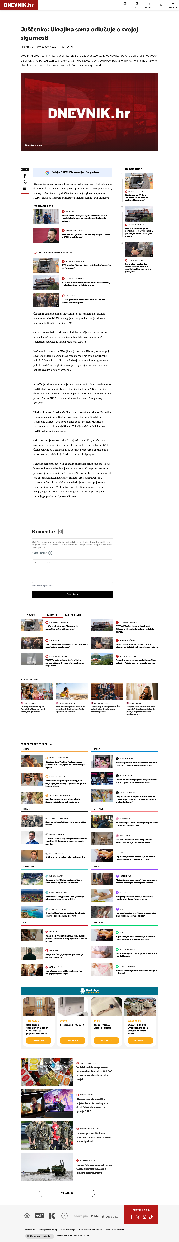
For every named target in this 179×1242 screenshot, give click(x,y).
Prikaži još (66, 1193)
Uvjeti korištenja (67, 1230)
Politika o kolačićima (114, 1230)
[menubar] (161, 5)
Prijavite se (72, 594)
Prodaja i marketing (48, 1230)
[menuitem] (161, 5)
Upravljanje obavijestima (41, 1236)
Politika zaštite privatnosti (90, 1230)
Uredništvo (30, 1230)
